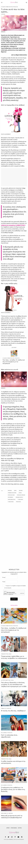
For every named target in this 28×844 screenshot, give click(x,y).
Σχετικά (20, 827)
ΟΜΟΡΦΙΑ (10, 813)
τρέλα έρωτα (18, 501)
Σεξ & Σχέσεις (4, 732)
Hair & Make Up (4, 813)
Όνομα (3, 577)
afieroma (10, 490)
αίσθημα (20, 490)
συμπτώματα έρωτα (11, 499)
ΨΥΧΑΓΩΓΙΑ (8, 708)
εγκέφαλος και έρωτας (12, 492)
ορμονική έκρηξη (19, 497)
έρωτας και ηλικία (11, 495)
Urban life (3, 708)
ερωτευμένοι (10, 497)
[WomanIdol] (14, 2)
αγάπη (15, 490)
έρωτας (20, 492)
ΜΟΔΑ (10, 653)
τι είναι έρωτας (10, 501)
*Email (3, 581)
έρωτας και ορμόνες (21, 495)
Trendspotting (4, 653)
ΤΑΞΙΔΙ (12, 680)
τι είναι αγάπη (20, 499)
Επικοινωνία (14, 827)
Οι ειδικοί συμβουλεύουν (7, 6)
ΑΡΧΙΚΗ (8, 827)
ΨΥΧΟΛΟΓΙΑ (15, 6)
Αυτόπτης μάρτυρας (5, 680)
